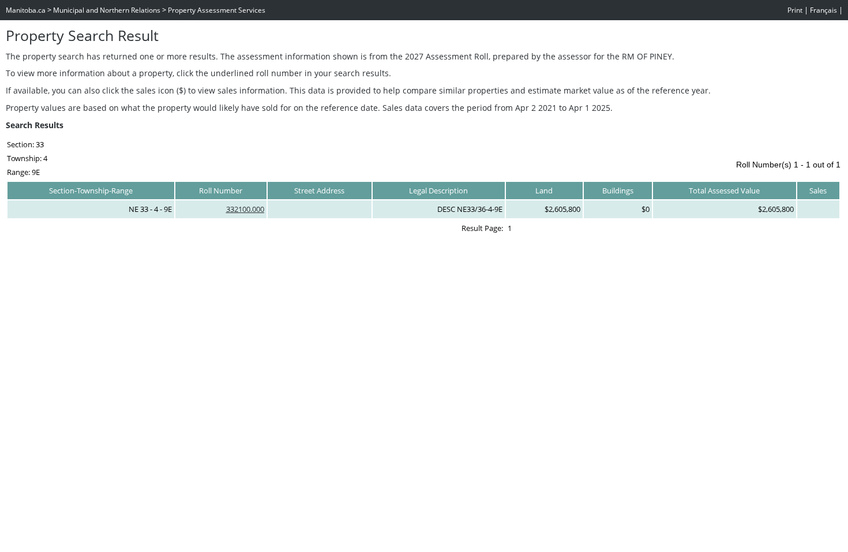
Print (794, 10)
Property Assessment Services (216, 10)
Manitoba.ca (26, 10)
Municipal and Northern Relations (106, 10)
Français (823, 10)
